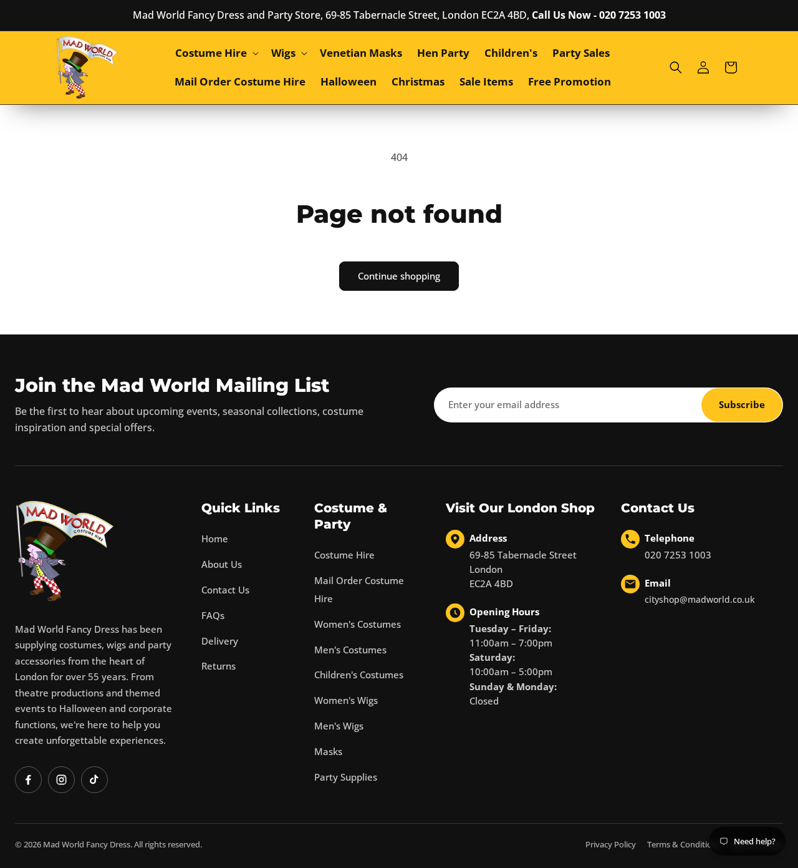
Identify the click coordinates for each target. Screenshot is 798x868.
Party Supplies (345, 777)
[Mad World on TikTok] (94, 779)
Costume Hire (344, 555)
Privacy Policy (610, 844)
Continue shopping (399, 276)
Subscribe (742, 404)
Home (214, 538)
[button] (216, 53)
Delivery (219, 641)
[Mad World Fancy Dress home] (65, 551)
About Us (221, 564)
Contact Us (225, 589)
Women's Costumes (357, 624)
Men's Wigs (338, 725)
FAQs (212, 615)
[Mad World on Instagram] (61, 779)
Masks (328, 751)
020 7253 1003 (678, 555)
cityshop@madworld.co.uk (700, 599)
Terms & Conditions (684, 844)
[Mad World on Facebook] (28, 779)
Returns (218, 666)
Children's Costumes (358, 674)
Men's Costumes (350, 649)
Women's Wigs (346, 700)
